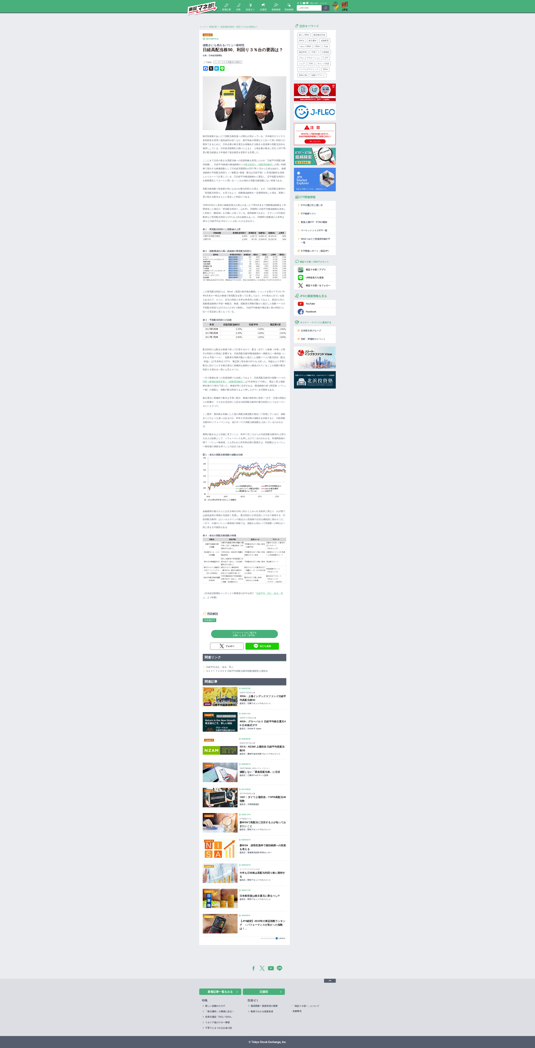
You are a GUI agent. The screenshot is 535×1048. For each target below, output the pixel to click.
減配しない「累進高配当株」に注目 (260, 771)
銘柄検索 (276, 9)
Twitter (301, 3)
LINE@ (280, 968)
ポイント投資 (323, 63)
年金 (326, 46)
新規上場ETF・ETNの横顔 (314, 222)
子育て (314, 52)
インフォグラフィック (308, 69)
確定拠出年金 (319, 35)
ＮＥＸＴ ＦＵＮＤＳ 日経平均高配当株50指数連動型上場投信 (237, 671)
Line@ (307, 3)
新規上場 (303, 75)
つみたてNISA (305, 46)
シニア (302, 63)
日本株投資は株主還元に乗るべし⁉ (260, 895)
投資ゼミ (250, 9)
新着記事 (226, 9)
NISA (317, 46)
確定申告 (303, 52)
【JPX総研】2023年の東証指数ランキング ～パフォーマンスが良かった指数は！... (262, 925)
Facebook (298, 3)
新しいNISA (304, 35)
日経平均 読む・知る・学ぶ (219, 667)
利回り (238, 62)
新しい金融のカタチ (215, 1006)
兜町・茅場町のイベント (313, 339)
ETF (326, 58)
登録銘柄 (288, 9)
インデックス (220, 62)
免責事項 (297, 1011)
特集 (238, 9)
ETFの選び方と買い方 (312, 205)
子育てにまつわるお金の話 (218, 1028)
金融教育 (325, 40)
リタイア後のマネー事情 (217, 1022)
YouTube (304, 3)
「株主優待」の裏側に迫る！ (219, 1011)
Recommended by (268, 938)
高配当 (231, 62)
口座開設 (325, 52)
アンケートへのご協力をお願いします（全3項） (244, 634)
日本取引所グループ (311, 330)
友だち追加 (265, 646)
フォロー (230, 646)
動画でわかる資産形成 (262, 1011)
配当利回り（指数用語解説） (259, 164)
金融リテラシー (318, 75)
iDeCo (301, 40)
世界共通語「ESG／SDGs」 (219, 1017)
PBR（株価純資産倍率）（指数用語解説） (224, 381)
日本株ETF (209, 620)
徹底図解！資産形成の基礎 (264, 1006)
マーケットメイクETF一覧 (314, 230)
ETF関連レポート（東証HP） (315, 251)
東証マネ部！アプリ (316, 269)
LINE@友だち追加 (315, 277)
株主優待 (312, 40)
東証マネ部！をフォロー (318, 285)
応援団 (263, 9)
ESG (311, 63)
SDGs (325, 69)
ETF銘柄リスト (308, 213)
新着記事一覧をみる (220, 991)
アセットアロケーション (309, 58)
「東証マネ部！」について (317, 3)
